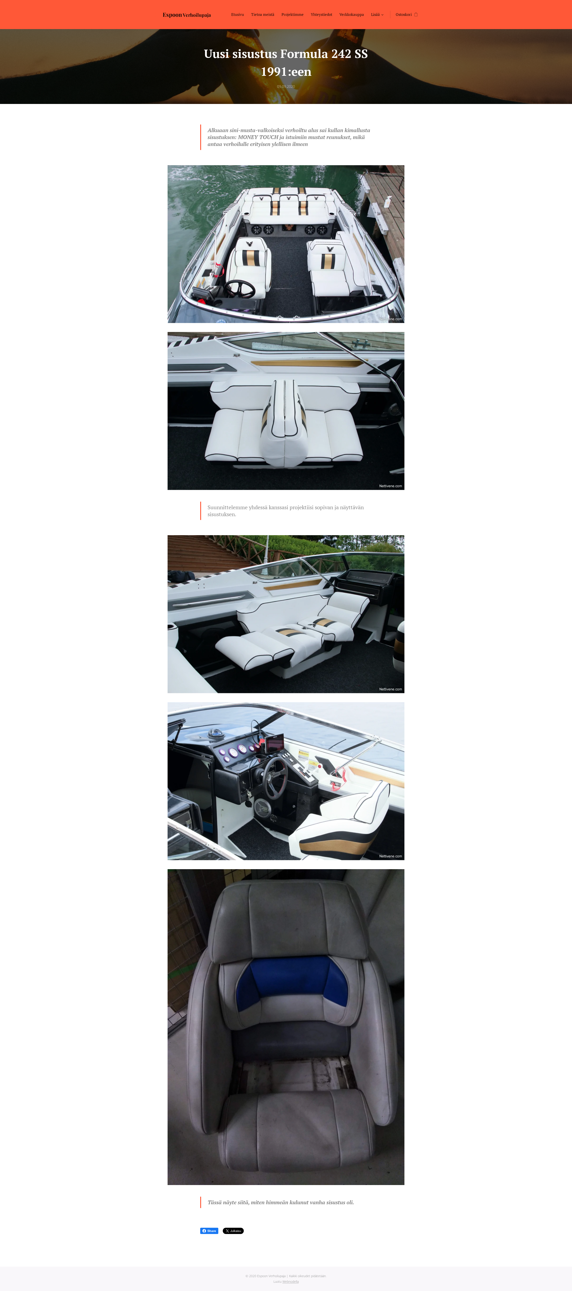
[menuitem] (239, 14)
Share (211, 1231)
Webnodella (290, 1281)
